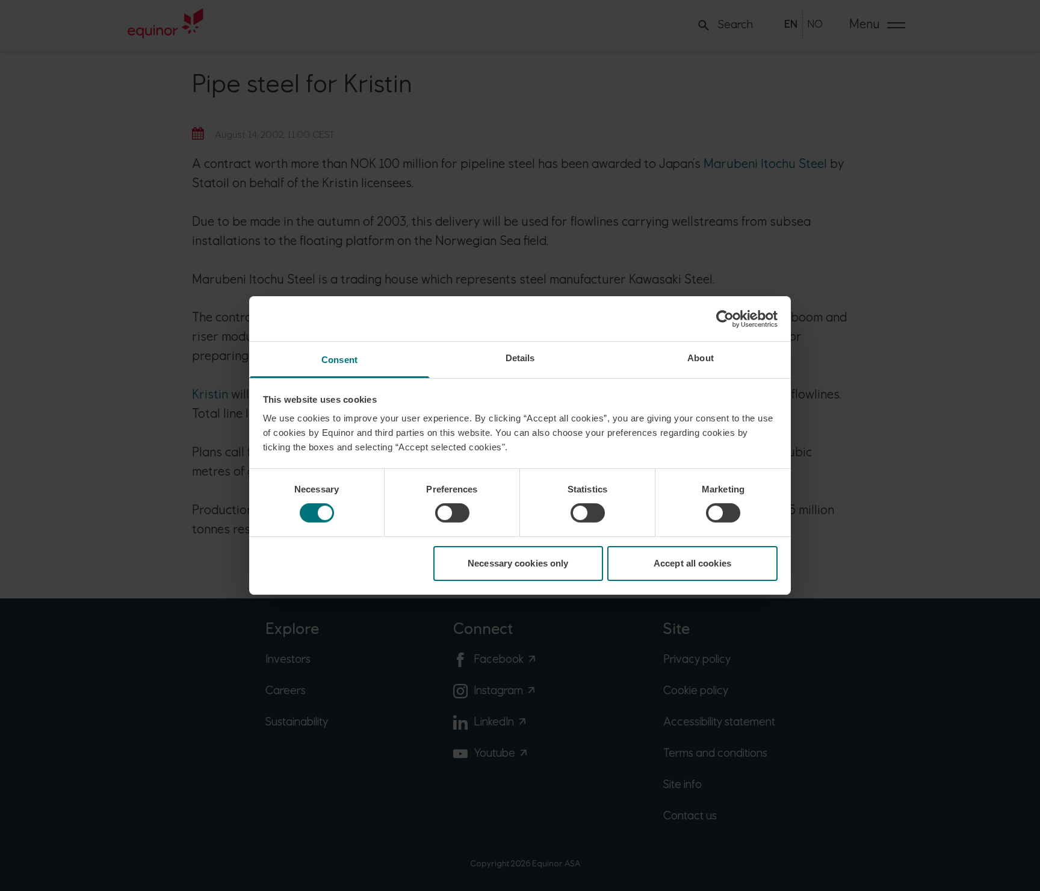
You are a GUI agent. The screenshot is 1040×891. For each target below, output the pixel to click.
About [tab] (700, 358)
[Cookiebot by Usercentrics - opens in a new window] (725, 318)
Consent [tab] (339, 360)
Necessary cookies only (518, 563)
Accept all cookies (692, 563)
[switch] (452, 513)
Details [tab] (520, 358)
